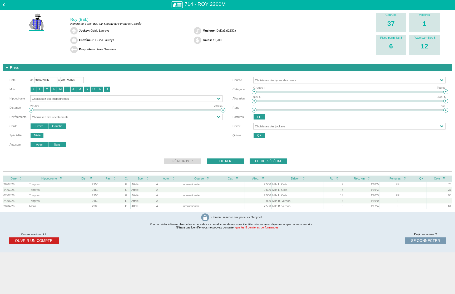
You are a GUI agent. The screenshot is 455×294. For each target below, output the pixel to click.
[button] (33, 89)
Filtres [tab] (14, 67)
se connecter (425, 240)
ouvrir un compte (33, 240)
